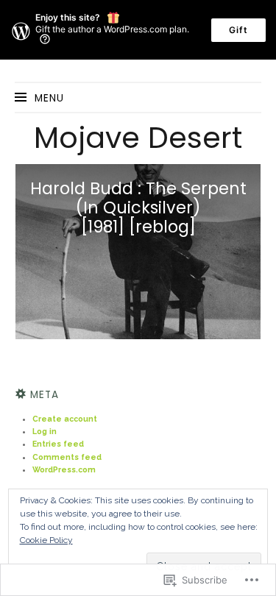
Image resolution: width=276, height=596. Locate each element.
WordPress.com (64, 469)
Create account (64, 418)
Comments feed (67, 457)
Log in (44, 431)
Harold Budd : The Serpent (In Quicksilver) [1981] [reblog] (138, 207)
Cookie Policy (46, 540)
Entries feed (58, 443)
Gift (238, 29)
